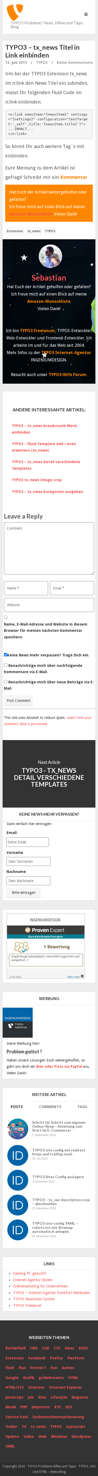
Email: (12, 833)
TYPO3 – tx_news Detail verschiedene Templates (46, 465)
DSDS (83, 1348)
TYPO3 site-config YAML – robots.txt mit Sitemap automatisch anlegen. (55, 1227)
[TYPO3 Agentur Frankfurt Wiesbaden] (18, 1021)
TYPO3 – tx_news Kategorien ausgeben (47, 492)
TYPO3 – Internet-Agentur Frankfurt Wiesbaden (51, 1293)
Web (42, 1436)
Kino (42, 1397)
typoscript (75, 1426)
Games (68, 1368)
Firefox (56, 1358)
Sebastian (49, 277)
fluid (9, 1368)
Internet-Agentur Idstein (33, 1280)
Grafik (28, 1378)
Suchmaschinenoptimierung (58, 1417)
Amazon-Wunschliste (30, 214)
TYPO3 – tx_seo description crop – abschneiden (61, 1202)
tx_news (34, 231)
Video (29, 1436)
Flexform (75, 1358)
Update (12, 1436)
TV (24, 1426)
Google (12, 1378)
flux (22, 1368)
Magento (80, 1397)
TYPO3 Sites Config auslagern (58, 1177)
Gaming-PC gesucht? (30, 1273)
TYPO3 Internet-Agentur (66, 352)
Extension (15, 231)
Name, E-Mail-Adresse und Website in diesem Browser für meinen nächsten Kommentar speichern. (45, 630)
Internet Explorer (65, 1387)
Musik (10, 1407)
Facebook (36, 1358)
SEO (68, 1407)
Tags (82, 1106)
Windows (59, 1436)
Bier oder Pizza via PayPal (59, 1066)
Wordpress (81, 1436)
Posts (17, 1106)
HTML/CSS (14, 1387)
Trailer (11, 1426)
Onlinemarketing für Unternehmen (40, 1286)
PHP (23, 1407)
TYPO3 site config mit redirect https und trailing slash (58, 1152)
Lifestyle (59, 1397)
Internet (36, 1387)
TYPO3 (42, 62)
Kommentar (73, 177)
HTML (73, 1378)
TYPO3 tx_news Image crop (37, 480)
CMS (34, 1348)
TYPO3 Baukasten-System (34, 1299)
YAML (10, 1446)
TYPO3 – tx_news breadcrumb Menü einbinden (44, 429)
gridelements (51, 1378)
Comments (50, 1106)
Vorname (15, 852)
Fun (54, 1368)
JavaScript (14, 1397)
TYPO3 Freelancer (37, 330)
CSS (57, 1348)
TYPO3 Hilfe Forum (67, 374)
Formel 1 (38, 1368)
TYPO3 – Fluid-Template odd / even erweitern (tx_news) (44, 447)
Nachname (16, 872)
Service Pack (16, 1417)
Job (31, 1397)
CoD (45, 1348)
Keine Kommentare (75, 62)
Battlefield (15, 1348)
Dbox (69, 1348)
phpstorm (41, 1407)
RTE (57, 1407)
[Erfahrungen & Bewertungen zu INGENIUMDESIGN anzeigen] (46, 946)
